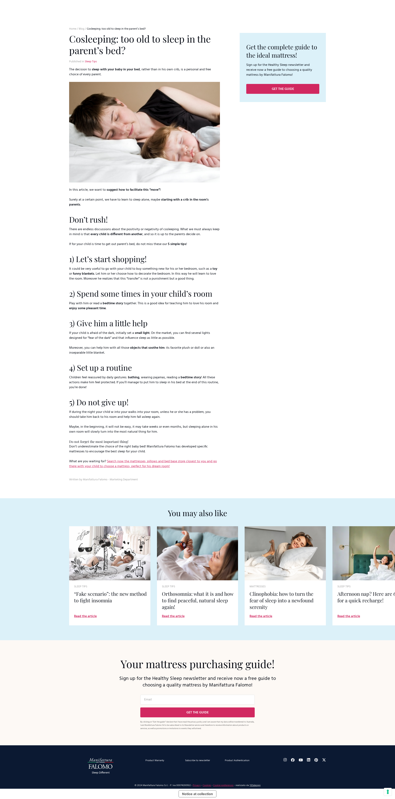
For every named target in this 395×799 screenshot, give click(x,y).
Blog (81, 29)
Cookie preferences (223, 785)
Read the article (85, 616)
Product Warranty (154, 760)
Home (72, 29)
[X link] (324, 760)
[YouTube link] (301, 759)
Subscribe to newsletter (197, 760)
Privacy (197, 785)
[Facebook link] (293, 760)
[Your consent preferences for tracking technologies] (388, 792)
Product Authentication (237, 760)
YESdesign (255, 785)
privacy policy (197, 722)
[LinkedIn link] (308, 760)
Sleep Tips (91, 61)
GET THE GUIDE (283, 89)
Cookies (207, 785)
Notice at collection (197, 794)
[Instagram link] (285, 760)
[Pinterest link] (316, 760)
